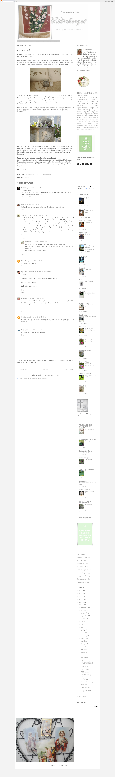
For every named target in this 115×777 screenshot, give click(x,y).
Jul (96, 101)
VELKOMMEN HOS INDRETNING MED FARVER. (85, 426)
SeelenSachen (83, 481)
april (82, 630)
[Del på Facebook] (48, 174)
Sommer (87, 121)
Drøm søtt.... (84, 685)
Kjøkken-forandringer (87, 682)
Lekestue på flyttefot (83, 579)
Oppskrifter (88, 114)
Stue (88, 103)
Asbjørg (23, 330)
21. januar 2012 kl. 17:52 (33, 188)
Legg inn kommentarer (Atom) (49, 375)
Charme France (84, 303)
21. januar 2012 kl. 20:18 (41, 242)
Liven (80, 338)
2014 (81, 599)
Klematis (95, 125)
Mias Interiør (83, 315)
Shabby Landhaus (84, 490)
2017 (81, 591)
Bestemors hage (83, 197)
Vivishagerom (25, 317)
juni (82, 624)
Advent (79, 112)
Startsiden (46, 369)
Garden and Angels (85, 280)
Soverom (79, 114)
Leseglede (80, 121)
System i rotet (85, 669)
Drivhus (85, 117)
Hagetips (90, 108)
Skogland (82, 268)
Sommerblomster (83, 99)
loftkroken (24, 298)
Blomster (94, 97)
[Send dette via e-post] (44, 174)
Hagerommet (83, 256)
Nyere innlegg (22, 369)
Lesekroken (84, 679)
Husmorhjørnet (93, 117)
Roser (95, 105)
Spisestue (80, 115)
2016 (81, 593)
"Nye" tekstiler (85, 687)
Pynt (83, 103)
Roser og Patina (26, 215)
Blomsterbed (81, 97)
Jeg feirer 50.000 (82, 566)
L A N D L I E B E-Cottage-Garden (85, 502)
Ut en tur (88, 234)
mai (82, 627)
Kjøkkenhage (82, 108)
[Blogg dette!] (45, 174)
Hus (43, 41)
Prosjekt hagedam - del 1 (85, 570)
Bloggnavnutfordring (83, 576)
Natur (96, 114)
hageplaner (84, 641)
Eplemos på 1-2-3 (82, 563)
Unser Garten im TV (85, 452)
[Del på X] (47, 174)
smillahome (28, 242)
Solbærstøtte (81, 554)
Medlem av (56, 41)
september (84, 616)
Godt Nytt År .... (90, 281)
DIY (78, 103)
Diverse (26, 177)
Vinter (79, 117)
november (84, 610)
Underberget (88, 49)
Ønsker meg (94, 115)
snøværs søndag (85, 655)
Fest (78, 129)
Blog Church (83, 385)
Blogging (84, 119)
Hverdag (80, 105)
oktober (83, 613)
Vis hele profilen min (83, 70)
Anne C (23, 261)
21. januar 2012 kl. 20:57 (34, 261)
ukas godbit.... (85, 644)
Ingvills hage (83, 232)
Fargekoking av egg (83, 573)
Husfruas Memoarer (85, 350)
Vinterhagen (84, 666)
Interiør (38, 41)
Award (79, 119)
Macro (84, 129)
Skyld (86, 387)
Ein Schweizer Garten (85, 451)
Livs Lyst (82, 209)
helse (96, 119)
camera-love (84, 652)
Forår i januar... (90, 441)
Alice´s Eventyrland (85, 458)
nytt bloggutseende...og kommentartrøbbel (87, 662)
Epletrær (95, 112)
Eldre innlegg (69, 369)
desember (84, 607)
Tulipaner (85, 127)
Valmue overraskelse (83, 557)
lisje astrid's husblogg (27, 271)
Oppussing (91, 119)
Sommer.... (88, 258)
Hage (31, 41)
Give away (86, 110)
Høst (96, 108)
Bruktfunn (88, 93)
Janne (23, 188)
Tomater (91, 129)
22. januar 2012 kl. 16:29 (34, 330)
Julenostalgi (88, 222)
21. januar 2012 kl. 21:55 (43, 271)
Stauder (95, 103)
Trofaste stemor (82, 560)
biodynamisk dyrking (84, 123)
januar (83, 638)
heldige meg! (84, 657)
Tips (87, 129)
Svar (22, 199)
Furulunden (82, 244)
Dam (85, 125)
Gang (85, 115)
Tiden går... (88, 269)
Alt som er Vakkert (85, 374)
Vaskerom (95, 121)
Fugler (90, 125)
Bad (97, 123)
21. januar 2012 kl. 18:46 (39, 215)
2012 (81, 605)
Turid (22, 204)
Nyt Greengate (89, 429)
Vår (96, 93)
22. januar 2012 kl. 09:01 (38, 317)
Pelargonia (94, 110)
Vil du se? (84, 646)
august (83, 619)
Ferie (92, 101)
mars (82, 633)
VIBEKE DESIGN (85, 221)
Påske (79, 110)
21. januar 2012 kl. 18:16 (33, 204)
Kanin (81, 129)
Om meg (26, 41)
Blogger (66, 765)
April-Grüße (88, 504)
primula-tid (84, 649)
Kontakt (49, 41)
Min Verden (82, 327)
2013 (81, 602)
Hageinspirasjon (83, 95)
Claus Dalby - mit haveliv (87, 469)
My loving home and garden (87, 439)
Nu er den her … (90, 471)
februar (83, 636)
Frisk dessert (85, 672)
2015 (81, 596)
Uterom (86, 101)
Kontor (79, 127)
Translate (91, 188)
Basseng (90, 127)
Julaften (87, 199)
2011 (81, 696)
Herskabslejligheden (85, 517)
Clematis (95, 127)
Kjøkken (86, 112)
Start (20, 41)
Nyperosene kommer (83, 582)
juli (82, 621)
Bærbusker (80, 125)
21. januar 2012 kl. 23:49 (36, 298)
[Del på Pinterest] (50, 174)
